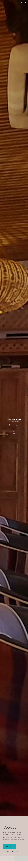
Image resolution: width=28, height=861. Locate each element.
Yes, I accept (9, 846)
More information (12, 851)
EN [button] (21, 2)
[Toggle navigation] (25, 2)
